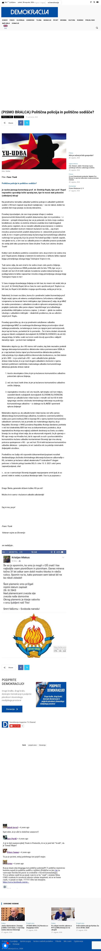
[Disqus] (34, 785)
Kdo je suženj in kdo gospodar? (81, 155)
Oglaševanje (78, 941)
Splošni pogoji (25, 941)
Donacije (16, 944)
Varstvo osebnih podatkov (43, 941)
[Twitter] (94, 2)
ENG (5, 28)
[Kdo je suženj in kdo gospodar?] (84, 141)
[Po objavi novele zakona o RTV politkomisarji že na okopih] (63, 914)
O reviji (4, 941)
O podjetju (14, 941)
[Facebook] (90, 2)
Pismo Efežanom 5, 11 (76, 188)
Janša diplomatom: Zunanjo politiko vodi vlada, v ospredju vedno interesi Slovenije (12, 928)
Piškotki (58, 941)
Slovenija (19, 117)
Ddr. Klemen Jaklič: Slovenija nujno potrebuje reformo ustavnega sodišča (81, 167)
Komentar (72, 186)
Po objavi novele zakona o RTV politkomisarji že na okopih (61, 928)
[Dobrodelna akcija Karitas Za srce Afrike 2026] (88, 914)
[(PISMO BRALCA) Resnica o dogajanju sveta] (38, 914)
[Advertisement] (50, 56)
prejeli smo (33, 745)
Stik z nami (67, 941)
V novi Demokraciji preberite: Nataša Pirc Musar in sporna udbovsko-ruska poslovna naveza (84, 178)
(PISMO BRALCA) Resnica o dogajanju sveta (37, 927)
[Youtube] (97, 2)
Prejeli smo (7, 117)
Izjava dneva (73, 163)
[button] (97, 27)
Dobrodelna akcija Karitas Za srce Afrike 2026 (87, 927)
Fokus (71, 153)
